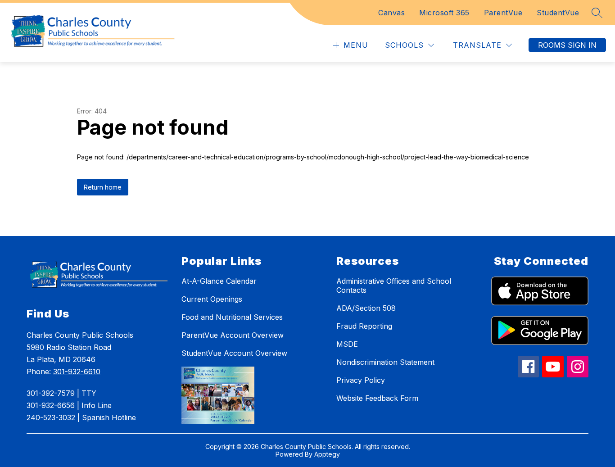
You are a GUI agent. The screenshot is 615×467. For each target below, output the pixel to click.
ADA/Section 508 (366, 308)
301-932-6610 (76, 371)
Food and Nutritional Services (232, 317)
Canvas (391, 12)
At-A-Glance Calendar (219, 281)
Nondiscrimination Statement (385, 362)
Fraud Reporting (364, 326)
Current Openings (211, 299)
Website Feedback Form (377, 398)
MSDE (347, 344)
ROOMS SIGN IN (567, 45)
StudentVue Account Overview (234, 353)
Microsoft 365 (444, 12)
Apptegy (327, 454)
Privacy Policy (360, 380)
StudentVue (558, 12)
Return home (103, 187)
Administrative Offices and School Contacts (393, 286)
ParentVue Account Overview (232, 335)
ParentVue (503, 12)
